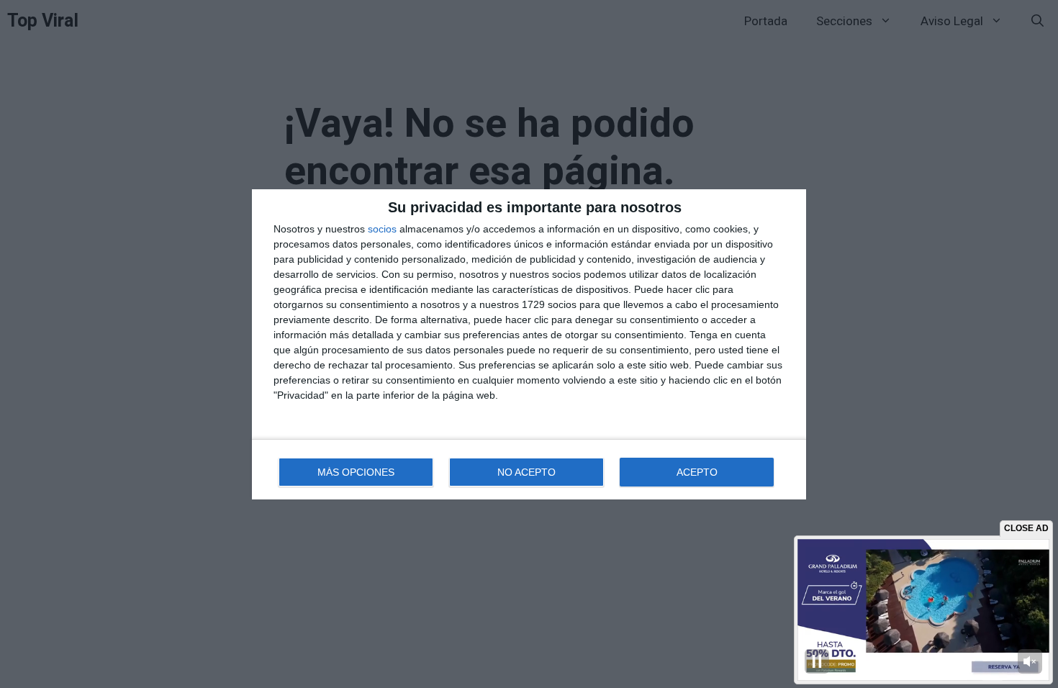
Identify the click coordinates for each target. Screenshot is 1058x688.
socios (382, 229)
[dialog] (529, 344)
